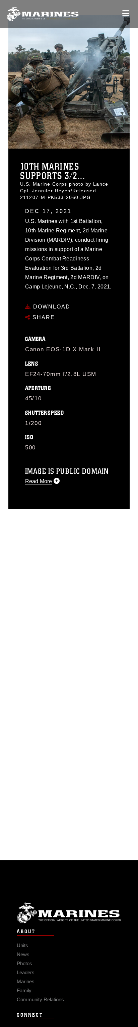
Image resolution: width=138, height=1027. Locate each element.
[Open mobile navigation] (125, 13)
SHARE (42, 317)
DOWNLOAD (50, 307)
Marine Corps (69, 913)
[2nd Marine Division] (43, 14)
